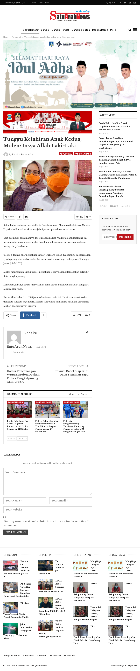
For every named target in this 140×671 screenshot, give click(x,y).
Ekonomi (41, 655)
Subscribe (125, 236)
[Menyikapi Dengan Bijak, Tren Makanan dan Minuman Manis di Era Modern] (80, 565)
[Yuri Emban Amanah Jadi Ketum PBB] (45, 565)
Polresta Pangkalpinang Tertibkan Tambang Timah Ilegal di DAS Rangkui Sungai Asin (117, 159)
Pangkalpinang (30, 29)
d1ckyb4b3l (131, 665)
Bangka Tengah (60, 29)
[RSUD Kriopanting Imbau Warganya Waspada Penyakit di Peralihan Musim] (80, 587)
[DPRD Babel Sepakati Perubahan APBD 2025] (45, 584)
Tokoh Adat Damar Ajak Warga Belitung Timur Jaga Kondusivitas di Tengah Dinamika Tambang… (118, 174)
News (34, 3)
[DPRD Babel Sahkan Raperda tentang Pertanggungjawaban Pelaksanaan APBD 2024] (45, 625)
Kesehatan (55, 655)
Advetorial (66, 154)
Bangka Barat (100, 29)
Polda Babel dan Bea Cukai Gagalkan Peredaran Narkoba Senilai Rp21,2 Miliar (114, 126)
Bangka (45, 29)
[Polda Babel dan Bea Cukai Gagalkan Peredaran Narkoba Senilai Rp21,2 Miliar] (19, 409)
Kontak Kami (44, 3)
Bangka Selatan (81, 29)
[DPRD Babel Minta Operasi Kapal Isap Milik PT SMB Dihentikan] (45, 602)
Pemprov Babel (11, 655)
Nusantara (69, 655)
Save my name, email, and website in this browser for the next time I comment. (46, 523)
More (113, 29)
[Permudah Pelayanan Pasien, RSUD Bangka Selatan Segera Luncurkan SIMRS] (80, 611)
